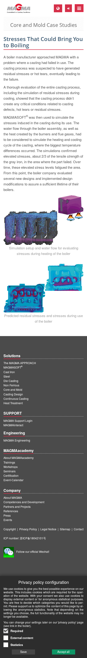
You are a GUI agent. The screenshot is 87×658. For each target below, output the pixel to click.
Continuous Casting (16, 399)
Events (7, 520)
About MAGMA (12, 497)
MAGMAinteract (13, 425)
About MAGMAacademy (18, 458)
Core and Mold (12, 389)
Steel (6, 376)
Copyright (9, 529)
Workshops (10, 467)
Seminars (9, 471)
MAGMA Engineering (16, 440)
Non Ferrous (11, 385)
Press (7, 515)
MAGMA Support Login (17, 421)
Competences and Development (23, 502)
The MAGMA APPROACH (19, 363)
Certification (11, 475)
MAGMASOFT (13, 367)
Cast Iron (9, 372)
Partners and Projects (17, 507)
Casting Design (13, 394)
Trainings (9, 462)
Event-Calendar (13, 480)
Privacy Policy (28, 529)
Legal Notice (48, 529)
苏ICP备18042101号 (33, 538)
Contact (79, 529)
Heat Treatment (13, 403)
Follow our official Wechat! (32, 551)
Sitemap (65, 529)
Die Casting (10, 381)
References (10, 511)
